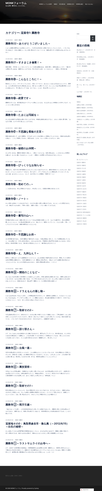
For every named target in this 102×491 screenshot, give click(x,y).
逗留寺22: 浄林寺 (82, 224)
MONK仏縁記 (79, 4)
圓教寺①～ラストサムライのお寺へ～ (28, 443)
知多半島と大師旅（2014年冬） (86, 124)
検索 (78, 34)
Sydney (36, 488)
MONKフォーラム (16, 3)
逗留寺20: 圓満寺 (82, 218)
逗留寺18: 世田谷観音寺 (83, 212)
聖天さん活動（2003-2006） (14, 475)
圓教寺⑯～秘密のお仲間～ (21, 148)
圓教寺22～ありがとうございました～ (28, 43)
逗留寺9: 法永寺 (81, 186)
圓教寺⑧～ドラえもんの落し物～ (25, 291)
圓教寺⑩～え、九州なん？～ (22, 253)
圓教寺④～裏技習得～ (19, 366)
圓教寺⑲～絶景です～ (18, 98)
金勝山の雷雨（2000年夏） (85, 105)
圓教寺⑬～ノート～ (17, 198)
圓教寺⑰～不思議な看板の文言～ (25, 131)
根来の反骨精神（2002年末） (85, 110)
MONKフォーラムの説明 (45, 4)
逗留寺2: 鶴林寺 (81, 165)
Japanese (85, 489)
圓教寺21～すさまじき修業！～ (24, 62)
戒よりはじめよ (89, 4)
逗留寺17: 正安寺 (81, 209)
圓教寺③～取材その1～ (19, 385)
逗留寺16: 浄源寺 (81, 206)
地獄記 (55, 4)
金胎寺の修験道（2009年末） (85, 116)
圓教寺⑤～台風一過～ (19, 347)
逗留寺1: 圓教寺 (18, 40)
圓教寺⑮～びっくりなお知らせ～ (25, 165)
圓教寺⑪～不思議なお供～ (21, 234)
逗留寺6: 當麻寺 (81, 177)
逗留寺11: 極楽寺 (81, 192)
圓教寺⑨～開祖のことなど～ (23, 272)
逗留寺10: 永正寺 (81, 189)
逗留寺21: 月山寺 (81, 221)
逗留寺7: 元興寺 (81, 180)
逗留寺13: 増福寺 (81, 197)
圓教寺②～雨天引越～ (19, 404)
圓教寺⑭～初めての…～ (19, 184)
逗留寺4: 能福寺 (81, 171)
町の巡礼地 (62, 4)
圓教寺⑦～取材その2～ (20, 310)
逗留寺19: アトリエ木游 (83, 215)
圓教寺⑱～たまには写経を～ (22, 114)
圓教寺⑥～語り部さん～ (20, 329)
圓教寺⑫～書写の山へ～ (20, 215)
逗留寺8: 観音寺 (81, 183)
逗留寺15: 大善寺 (81, 203)
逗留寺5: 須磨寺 (81, 174)
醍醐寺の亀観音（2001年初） (85, 107)
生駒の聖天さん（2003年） (85, 113)
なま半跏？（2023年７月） (85, 92)
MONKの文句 (70, 4)
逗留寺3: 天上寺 (81, 168)
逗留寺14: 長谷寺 (81, 200)
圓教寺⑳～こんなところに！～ (24, 79)
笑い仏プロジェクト (82, 159)
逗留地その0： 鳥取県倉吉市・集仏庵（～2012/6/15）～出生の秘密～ (37, 425)
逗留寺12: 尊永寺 (81, 194)
